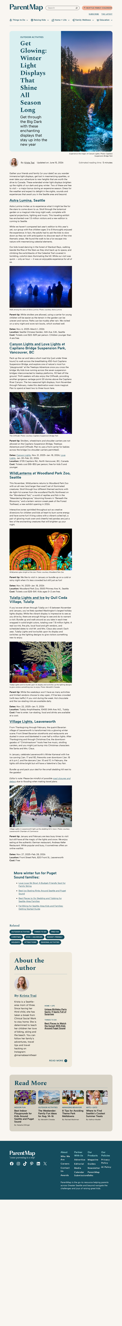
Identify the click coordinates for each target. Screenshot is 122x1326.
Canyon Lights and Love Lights (35, 344)
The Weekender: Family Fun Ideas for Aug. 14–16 (47, 1113)
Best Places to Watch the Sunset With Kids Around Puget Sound (55, 1026)
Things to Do (40, 932)
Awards (65, 1175)
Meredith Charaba (48, 1120)
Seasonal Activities (50, 942)
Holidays (15, 942)
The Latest (106, 14)
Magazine (93, 1159)
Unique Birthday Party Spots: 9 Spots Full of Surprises (56, 1012)
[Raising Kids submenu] (48, 20)
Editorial (79, 1164)
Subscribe (94, 14)
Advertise (79, 1159)
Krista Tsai (29, 162)
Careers (65, 1163)
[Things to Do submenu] (27, 20)
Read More (56, 1060)
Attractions (30, 942)
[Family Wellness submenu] (93, 20)
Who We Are (65, 1158)
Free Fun (55, 932)
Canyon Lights (24, 455)
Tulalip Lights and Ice (27, 597)
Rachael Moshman (72, 1120)
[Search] (76, 7)
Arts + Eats (91, 1107)
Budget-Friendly (55, 937)
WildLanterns (21, 473)
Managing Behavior (72, 1107)
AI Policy (106, 1167)
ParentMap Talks (94, 1174)
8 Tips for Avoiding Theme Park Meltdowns (72, 1113)
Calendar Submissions (81, 1174)
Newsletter (94, 1168)
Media (77, 1168)
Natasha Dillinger (23, 1125)
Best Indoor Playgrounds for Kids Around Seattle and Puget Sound (24, 1116)
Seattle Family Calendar (99, 8)
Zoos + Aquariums (34, 937)
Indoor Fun (20, 1107)
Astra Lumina (20, 200)
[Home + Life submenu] (69, 20)
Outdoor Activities (31, 37)
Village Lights (21, 721)
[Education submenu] (111, 20)
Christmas (16, 937)
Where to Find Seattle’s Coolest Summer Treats (95, 1113)
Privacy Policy (105, 1161)
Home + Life (50, 1006)
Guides (92, 1164)
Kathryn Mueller (95, 1120)
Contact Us (65, 1169)
